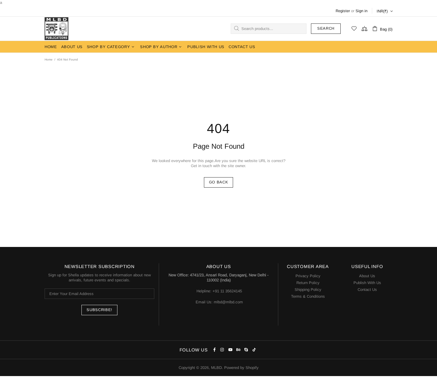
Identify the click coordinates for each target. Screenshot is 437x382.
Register (343, 11)
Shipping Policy (308, 289)
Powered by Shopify (241, 367)
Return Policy (308, 282)
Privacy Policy (307, 276)
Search (325, 28)
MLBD (56, 28)
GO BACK (218, 182)
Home (49, 59)
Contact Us (367, 289)
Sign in (361, 11)
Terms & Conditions (308, 296)
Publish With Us (367, 282)
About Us (367, 276)
